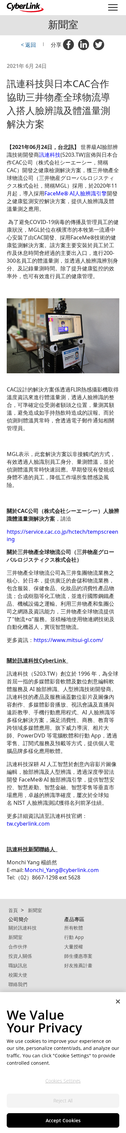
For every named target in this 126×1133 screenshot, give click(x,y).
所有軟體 (73, 927)
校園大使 (17, 975)
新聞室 (15, 937)
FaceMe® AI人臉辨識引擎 (75, 193)
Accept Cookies (63, 1120)
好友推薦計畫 (78, 965)
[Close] (118, 1001)
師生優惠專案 (78, 956)
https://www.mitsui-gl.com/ (68, 640)
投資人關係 (20, 956)
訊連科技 (49, 154)
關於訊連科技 (22, 927)
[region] (63, 1062)
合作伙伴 (17, 946)
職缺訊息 (17, 965)
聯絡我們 (17, 984)
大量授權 (73, 946)
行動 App (74, 937)
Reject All (63, 1100)
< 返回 (28, 44)
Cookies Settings (63, 1081)
